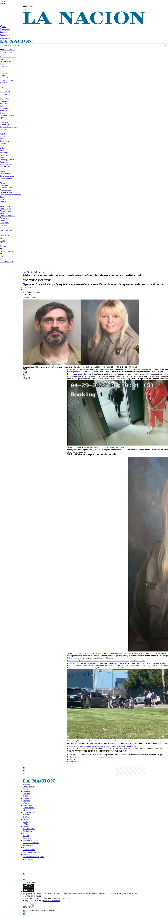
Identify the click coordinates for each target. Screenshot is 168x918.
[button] (84, 151)
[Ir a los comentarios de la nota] (26, 369)
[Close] (24, 768)
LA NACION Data (6, 61)
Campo (2, 75)
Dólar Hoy (3, 73)
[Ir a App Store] (28, 891)
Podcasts (3, 162)
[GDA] (28, 908)
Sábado (3, 197)
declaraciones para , (78, 374)
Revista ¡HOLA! (5, 209)
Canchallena (4, 141)
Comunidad (4, 108)
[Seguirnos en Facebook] (24, 862)
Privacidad (56, 901)
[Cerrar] (33, 41)
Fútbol (2, 134)
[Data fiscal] (24, 914)
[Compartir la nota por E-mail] (28, 378)
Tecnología (4, 153)
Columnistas (4, 125)
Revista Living (5, 213)
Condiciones (47, 901)
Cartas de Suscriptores (8, 127)
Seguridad (4, 101)
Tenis (2, 139)
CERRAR (2, 1)
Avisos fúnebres (6, 188)
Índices (2, 85)
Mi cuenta (6, 38)
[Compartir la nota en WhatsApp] (26, 372)
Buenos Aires (5, 99)
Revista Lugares (6, 211)
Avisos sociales (5, 190)
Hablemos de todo (7, 115)
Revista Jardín (5, 218)
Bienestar (3, 111)
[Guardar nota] (24, 369)
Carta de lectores (6, 192)
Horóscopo (4, 155)
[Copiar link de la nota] (24, 375)
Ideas (2, 199)
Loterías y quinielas (7, 160)
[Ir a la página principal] (84, 24)
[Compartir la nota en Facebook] (24, 378)
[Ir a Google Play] (28, 887)
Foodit (4, 33)
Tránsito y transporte (8, 57)
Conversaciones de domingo (10, 195)
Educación (4, 103)
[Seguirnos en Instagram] (24, 874)
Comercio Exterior (6, 80)
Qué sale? (3, 171)
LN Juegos (3, 148)
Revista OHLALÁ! (6, 206)
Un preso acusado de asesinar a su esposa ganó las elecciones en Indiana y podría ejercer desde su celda (106, 661)
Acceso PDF (4, 183)
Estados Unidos (5, 92)
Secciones (6, 30)
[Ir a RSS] (24, 880)
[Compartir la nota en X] (26, 378)
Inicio (4, 27)
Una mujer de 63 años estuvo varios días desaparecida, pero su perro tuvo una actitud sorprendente (104, 746)
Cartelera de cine (6, 174)
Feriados (3, 157)
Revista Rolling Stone (7, 216)
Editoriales (4, 122)
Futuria (2, 71)
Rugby (2, 136)
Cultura (2, 106)
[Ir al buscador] (25, 9)
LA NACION (27, 272)
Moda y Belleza (5, 164)
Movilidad (3, 82)
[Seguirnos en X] (24, 868)
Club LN (5, 35)
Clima (2, 59)
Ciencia (2, 113)
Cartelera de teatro (7, 176)
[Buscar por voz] (165, 46)
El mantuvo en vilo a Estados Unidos (107, 369)
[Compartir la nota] (24, 372)
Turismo (3, 150)
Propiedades (4, 78)
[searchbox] (83, 46)
